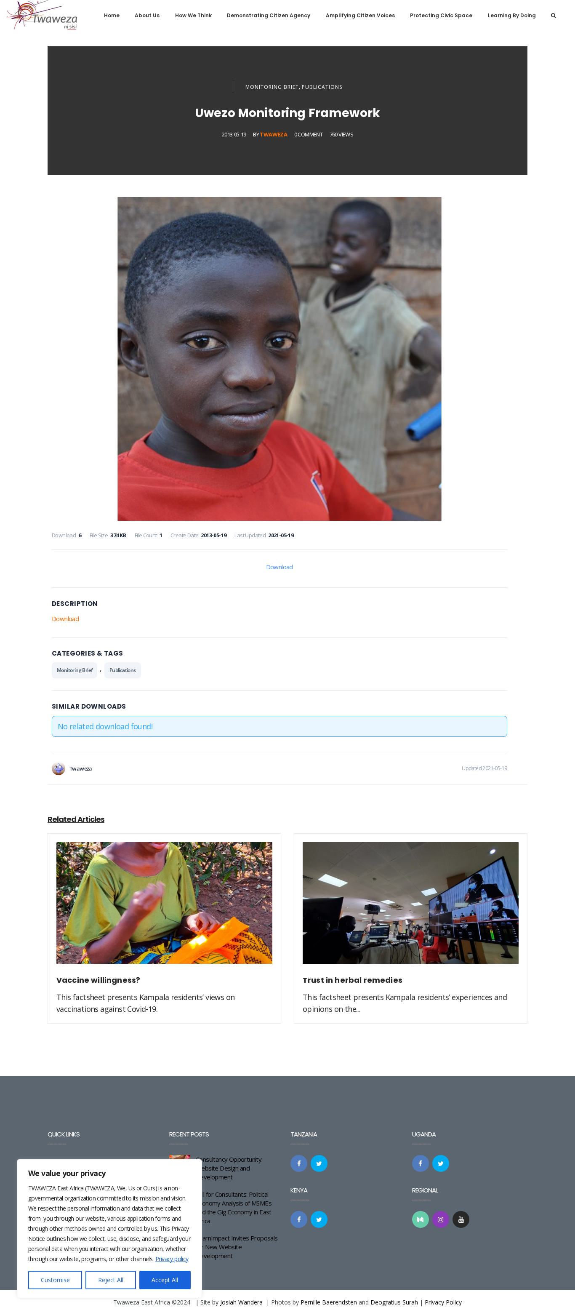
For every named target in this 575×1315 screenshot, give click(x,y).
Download (279, 567)
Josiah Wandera (241, 1302)
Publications (322, 87)
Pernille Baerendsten (329, 1302)
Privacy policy (172, 1259)
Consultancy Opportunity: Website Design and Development (229, 1168)
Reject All (110, 1280)
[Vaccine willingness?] (164, 908)
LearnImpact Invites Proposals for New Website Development (237, 1247)
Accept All (165, 1280)
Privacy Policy (443, 1302)
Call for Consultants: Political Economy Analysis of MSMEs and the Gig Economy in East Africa (234, 1207)
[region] (109, 1228)
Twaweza (273, 134)
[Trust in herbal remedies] (411, 908)
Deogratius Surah (394, 1302)
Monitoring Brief (271, 87)
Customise (55, 1280)
